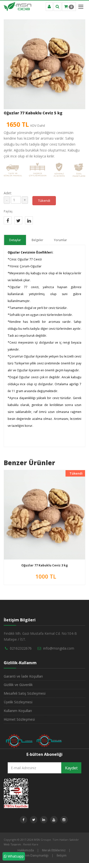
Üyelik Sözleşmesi (18, 702)
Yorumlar (60, 240)
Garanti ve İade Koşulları (23, 676)
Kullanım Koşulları (18, 710)
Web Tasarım (12, 844)
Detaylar (15, 240)
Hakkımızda (26, 850)
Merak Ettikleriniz (54, 850)
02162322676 (21, 648)
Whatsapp (15, 856)
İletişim (62, 855)
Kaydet (71, 768)
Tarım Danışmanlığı (35, 855)
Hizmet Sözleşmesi (19, 719)
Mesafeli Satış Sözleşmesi (24, 693)
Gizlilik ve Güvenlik (18, 684)
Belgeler (37, 240)
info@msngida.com (58, 648)
